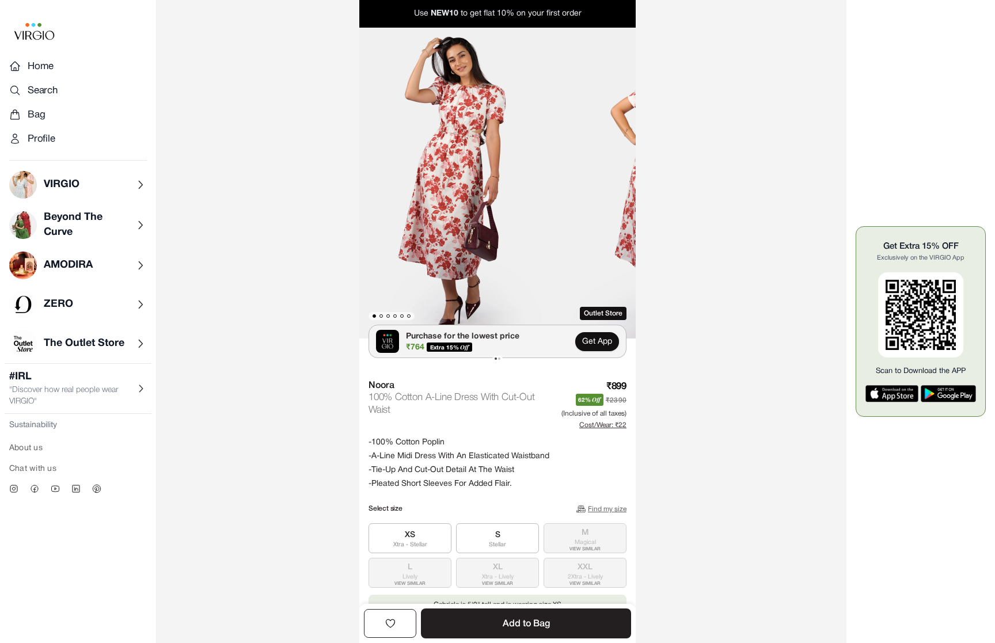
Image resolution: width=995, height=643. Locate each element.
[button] (463, 183)
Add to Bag (526, 624)
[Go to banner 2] (499, 358)
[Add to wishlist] (390, 623)
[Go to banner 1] (496, 358)
